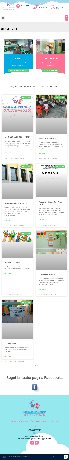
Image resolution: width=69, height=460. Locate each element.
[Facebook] (66, 16)
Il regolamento (10, 343)
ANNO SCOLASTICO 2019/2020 (17, 137)
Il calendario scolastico (48, 274)
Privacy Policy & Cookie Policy (59, 456)
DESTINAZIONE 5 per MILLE (15, 203)
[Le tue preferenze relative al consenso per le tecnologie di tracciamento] (66, 457)
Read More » (8, 152)
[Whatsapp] (66, 19)
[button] (3, 18)
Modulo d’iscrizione (12, 262)
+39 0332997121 (43, 7)
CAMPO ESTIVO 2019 (47, 138)
